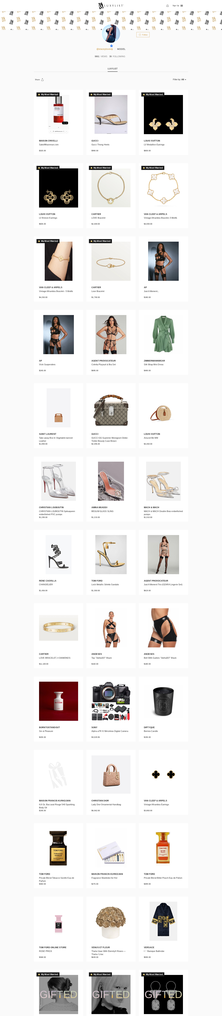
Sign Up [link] (176, 6)
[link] (111, 5)
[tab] (113, 69)
